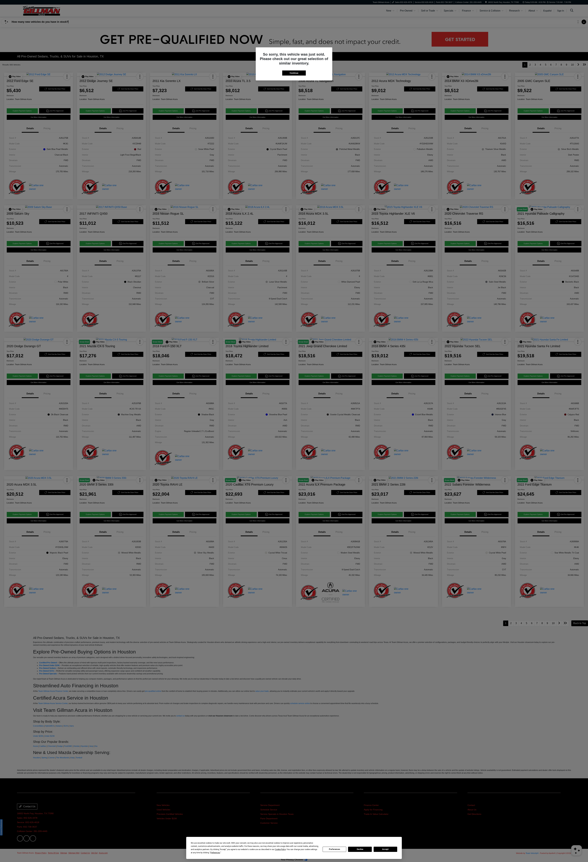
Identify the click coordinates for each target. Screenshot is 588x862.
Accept (385, 849)
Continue (294, 73)
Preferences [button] (215, 853)
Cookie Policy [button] (280, 849)
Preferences (334, 849)
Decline (360, 849)
